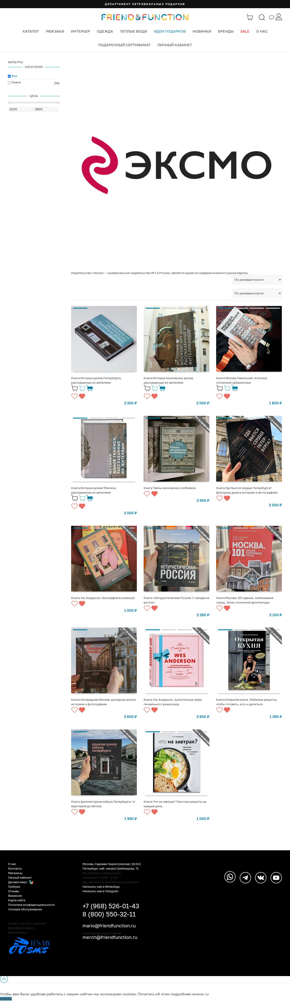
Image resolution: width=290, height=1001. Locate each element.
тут (207, 994)
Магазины (15, 873)
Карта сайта (16, 900)
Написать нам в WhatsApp (101, 886)
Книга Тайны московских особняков (170, 488)
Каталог (31, 31)
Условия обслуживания (25, 909)
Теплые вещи (133, 31)
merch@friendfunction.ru (109, 937)
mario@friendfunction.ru (109, 925)
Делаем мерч (18, 882)
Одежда (105, 31)
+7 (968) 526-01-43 (110, 906)
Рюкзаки (55, 31)
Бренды (226, 31)
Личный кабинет (174, 45)
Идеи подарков (170, 31)
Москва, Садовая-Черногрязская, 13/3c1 (111, 864)
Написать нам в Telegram (100, 891)
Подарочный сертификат (124, 45)
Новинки (202, 31)
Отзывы (13, 891)
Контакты (15, 868)
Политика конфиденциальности (31, 904)
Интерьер (80, 31)
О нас (262, 31)
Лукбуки (14, 886)
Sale (244, 31)
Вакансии (15, 895)
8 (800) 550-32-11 (109, 914)
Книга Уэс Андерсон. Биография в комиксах (103, 598)
